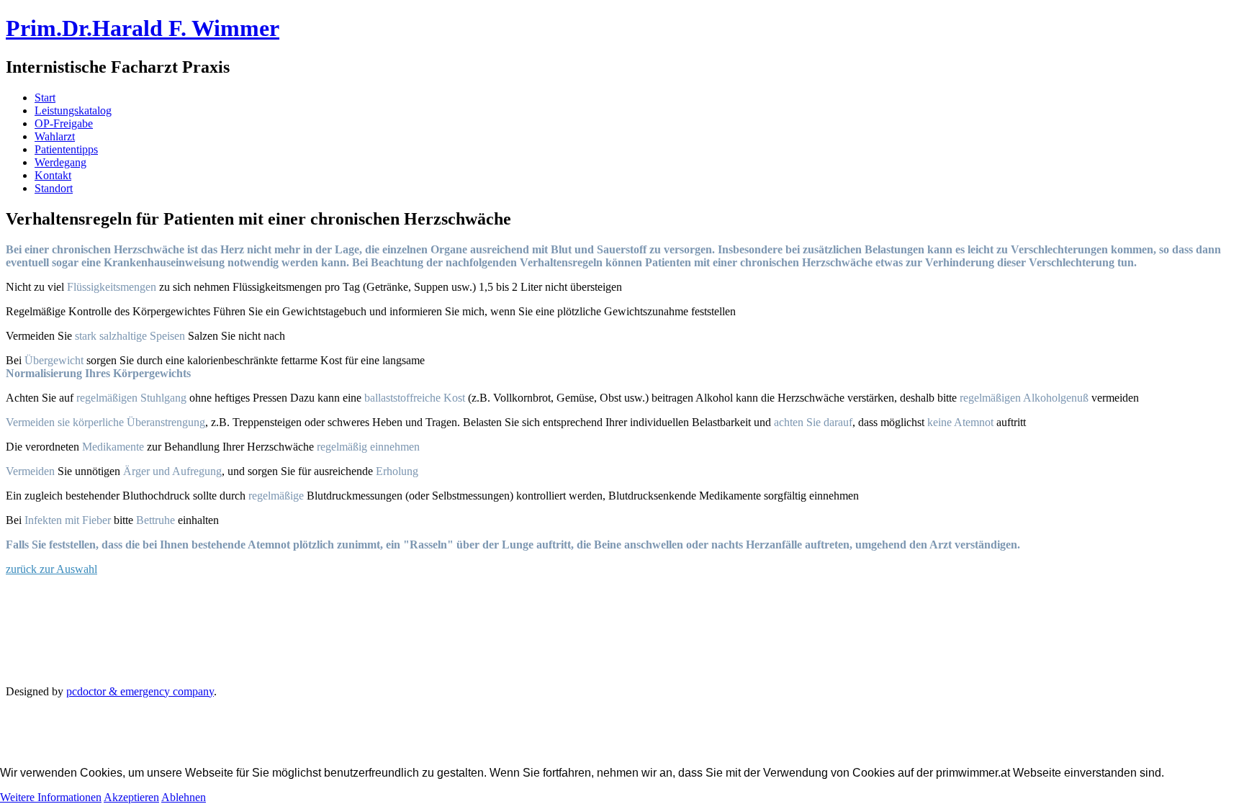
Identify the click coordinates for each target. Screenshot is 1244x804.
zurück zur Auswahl (51, 569)
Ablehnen (183, 797)
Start (45, 97)
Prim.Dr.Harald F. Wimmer (142, 28)
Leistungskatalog (73, 110)
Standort (54, 188)
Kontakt (53, 175)
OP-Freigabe (64, 123)
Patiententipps (66, 149)
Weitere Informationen (51, 797)
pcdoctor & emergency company (140, 691)
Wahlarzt (55, 136)
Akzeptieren (131, 797)
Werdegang (60, 162)
